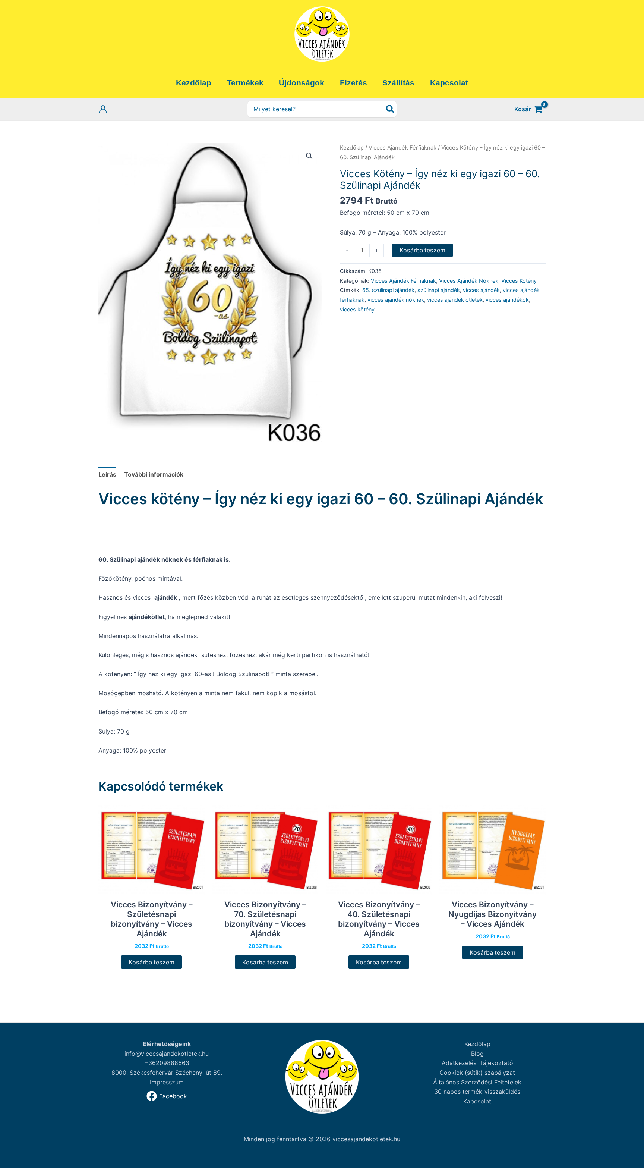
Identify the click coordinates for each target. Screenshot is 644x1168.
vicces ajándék (481, 290)
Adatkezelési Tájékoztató (477, 1063)
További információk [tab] (153, 474)
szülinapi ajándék (438, 290)
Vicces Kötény (519, 280)
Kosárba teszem (422, 250)
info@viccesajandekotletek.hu (166, 1053)
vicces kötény (357, 309)
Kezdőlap (352, 147)
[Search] (391, 109)
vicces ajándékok (507, 299)
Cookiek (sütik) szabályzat (477, 1072)
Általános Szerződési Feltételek (477, 1082)
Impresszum (167, 1082)
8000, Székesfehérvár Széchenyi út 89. (166, 1072)
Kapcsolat (477, 1101)
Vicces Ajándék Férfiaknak (402, 147)
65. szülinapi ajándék (388, 290)
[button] (309, 156)
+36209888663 (166, 1063)
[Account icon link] (102, 109)
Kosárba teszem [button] (151, 962)
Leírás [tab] (107, 474)
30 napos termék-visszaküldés (477, 1091)
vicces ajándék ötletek (455, 299)
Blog (477, 1053)
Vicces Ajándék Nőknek (468, 280)
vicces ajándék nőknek (395, 299)
